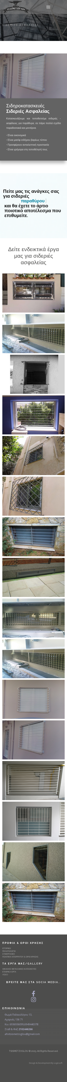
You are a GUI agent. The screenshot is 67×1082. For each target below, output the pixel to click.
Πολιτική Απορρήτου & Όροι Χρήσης (20, 957)
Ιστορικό (6, 948)
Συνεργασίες (8, 954)
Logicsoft (58, 1063)
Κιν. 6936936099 (14, 1024)
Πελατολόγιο (9, 951)
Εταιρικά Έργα (9, 972)
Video (5, 975)
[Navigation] (48, 7)
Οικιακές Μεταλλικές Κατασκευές (19, 969)
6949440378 (31, 1024)
